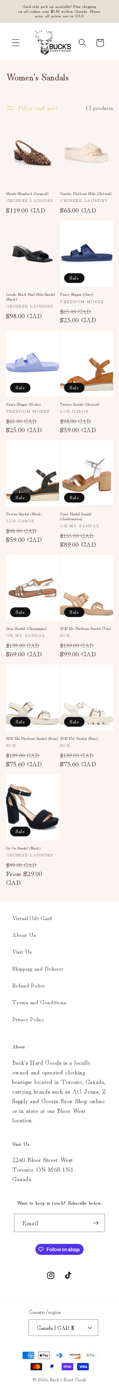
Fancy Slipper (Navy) (76, 294)
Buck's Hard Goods (68, 1379)
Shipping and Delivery (37, 968)
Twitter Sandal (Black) (24, 513)
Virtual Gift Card (32, 918)
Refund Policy (28, 985)
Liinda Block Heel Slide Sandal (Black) (30, 296)
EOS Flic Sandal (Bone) (79, 738)
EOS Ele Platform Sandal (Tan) (85, 628)
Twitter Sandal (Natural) (79, 404)
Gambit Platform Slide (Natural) (86, 193)
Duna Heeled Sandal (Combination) (76, 516)
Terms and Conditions (39, 1002)
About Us (24, 934)
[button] (15, 42)
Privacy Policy (28, 1019)
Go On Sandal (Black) (23, 848)
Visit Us (22, 951)
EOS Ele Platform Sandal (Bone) (32, 738)
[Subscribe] (96, 1223)
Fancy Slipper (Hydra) (23, 404)
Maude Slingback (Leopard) (27, 193)
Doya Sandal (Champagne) (26, 628)
